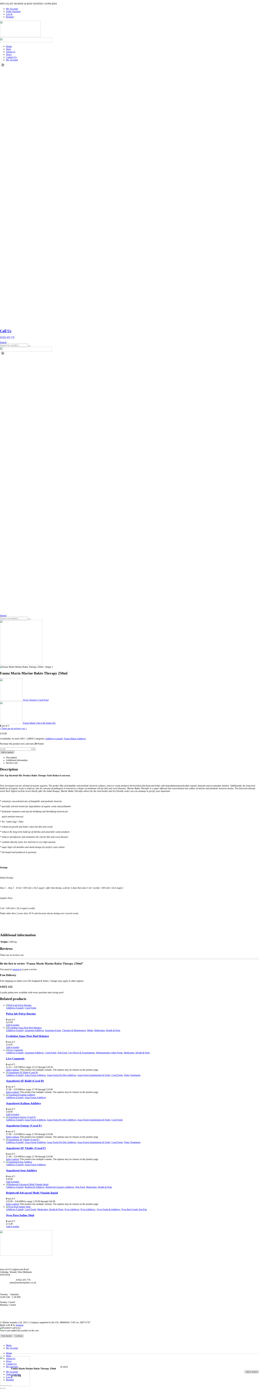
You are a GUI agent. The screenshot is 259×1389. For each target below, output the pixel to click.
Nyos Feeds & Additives (108, 1209)
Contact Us (11, 57)
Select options (12, 1069)
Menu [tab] (9, 1345)
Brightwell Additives (34, 1187)
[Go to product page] (132, 1005)
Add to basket (252, 1372)
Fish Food (62, 1052)
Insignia (19, 1325)
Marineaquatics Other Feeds (109, 1052)
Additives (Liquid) (54, 738)
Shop (8, 49)
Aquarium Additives (34, 1030)
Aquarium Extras (53, 1030)
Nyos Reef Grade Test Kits (134, 1209)
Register (10, 17)
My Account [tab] (12, 1348)
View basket (6, 1336)
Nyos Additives (71, 1209)
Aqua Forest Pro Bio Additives (61, 1075)
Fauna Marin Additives (75, 738)
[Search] (29, 619)
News (9, 54)
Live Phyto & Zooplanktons (81, 1052)
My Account (12, 8)
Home (9, 46)
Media (90, 1030)
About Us (10, 51)
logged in (16, 969)
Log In (9, 14)
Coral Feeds (30, 1008)
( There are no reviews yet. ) (13, 728)
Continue (18, 1336)
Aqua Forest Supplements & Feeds (93, 1075)
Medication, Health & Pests (107, 1030)
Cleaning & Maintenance (74, 1030)
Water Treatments (132, 1075)
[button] (3, 342)
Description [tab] (11, 757)
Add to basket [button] (12, 1025)
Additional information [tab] (17, 760)
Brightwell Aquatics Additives (60, 1187)
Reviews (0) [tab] (12, 763)
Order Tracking (13, 11)
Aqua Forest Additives (35, 1075)
